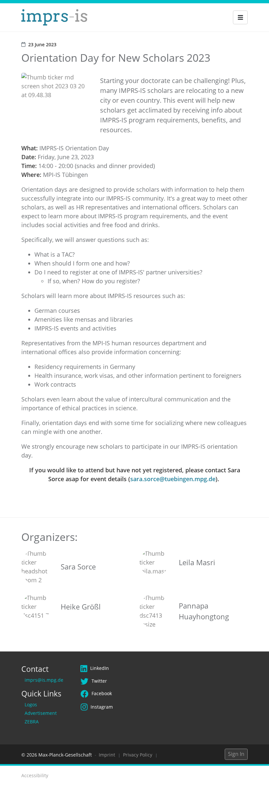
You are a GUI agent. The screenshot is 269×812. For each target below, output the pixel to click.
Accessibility (34, 775)
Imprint (107, 755)
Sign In (236, 754)
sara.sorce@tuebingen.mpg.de (173, 479)
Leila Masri (197, 562)
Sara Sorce (78, 566)
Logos (31, 704)
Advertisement (41, 713)
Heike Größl (81, 606)
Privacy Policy (137, 755)
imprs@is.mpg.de (44, 680)
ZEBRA (32, 721)
